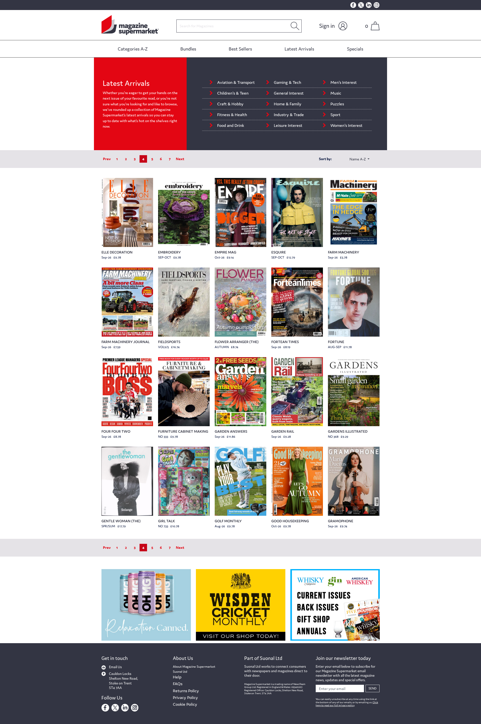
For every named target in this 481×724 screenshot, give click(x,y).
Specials (355, 49)
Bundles (188, 49)
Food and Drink (230, 125)
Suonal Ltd (180, 671)
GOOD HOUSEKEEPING (290, 521)
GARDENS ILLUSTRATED (348, 431)
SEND (373, 688)
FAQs (177, 683)
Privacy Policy (185, 697)
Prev (107, 158)
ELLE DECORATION (117, 252)
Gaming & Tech (287, 82)
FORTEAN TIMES (285, 341)
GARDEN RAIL (282, 431)
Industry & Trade (289, 114)
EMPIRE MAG (225, 252)
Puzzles (337, 104)
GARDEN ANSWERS (231, 431)
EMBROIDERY (169, 252)
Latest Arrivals (299, 49)
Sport (335, 114)
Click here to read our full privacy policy (347, 704)
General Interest (289, 93)
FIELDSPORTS (169, 341)
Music (335, 93)
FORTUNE (336, 341)
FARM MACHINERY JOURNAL (125, 341)
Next (180, 158)
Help (177, 677)
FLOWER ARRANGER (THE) (237, 341)
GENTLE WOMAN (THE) (121, 521)
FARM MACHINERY (343, 252)
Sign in (327, 25)
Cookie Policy (185, 704)
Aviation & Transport (236, 82)
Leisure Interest (288, 125)
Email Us (115, 667)
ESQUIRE (278, 252)
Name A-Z (358, 159)
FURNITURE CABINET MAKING (183, 431)
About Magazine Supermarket (194, 666)
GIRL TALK (166, 521)
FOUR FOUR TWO (115, 431)
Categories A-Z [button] (133, 49)
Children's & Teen (233, 93)
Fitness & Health (232, 114)
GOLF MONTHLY (228, 521)
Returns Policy (186, 690)
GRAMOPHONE (340, 521)
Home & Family (287, 104)
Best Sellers (240, 49)
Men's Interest (344, 82)
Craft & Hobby (230, 104)
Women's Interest (347, 125)
